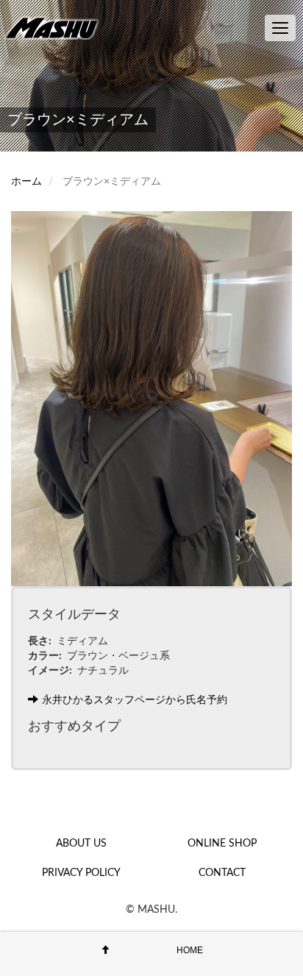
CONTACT (222, 873)
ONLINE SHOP (222, 843)
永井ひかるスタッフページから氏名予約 (134, 700)
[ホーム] (55, 27)
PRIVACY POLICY (81, 873)
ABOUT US (81, 843)
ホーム (26, 182)
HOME (190, 950)
